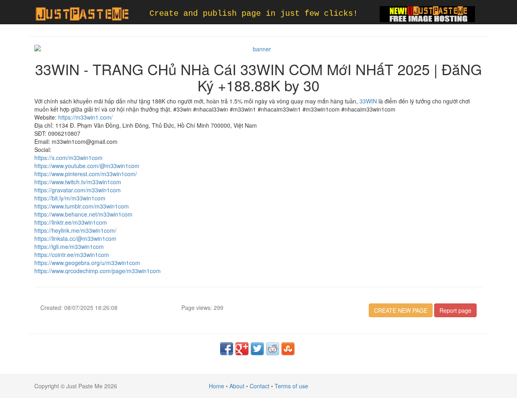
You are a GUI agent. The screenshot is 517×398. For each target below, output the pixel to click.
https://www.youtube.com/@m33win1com (86, 166)
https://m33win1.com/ (85, 117)
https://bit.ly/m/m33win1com (69, 198)
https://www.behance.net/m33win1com (83, 214)
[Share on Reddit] (272, 348)
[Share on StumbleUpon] (288, 348)
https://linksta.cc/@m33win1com (75, 238)
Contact (259, 386)
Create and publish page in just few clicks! (253, 13)
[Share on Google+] (241, 348)
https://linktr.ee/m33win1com (70, 222)
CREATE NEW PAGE (400, 310)
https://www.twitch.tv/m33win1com (77, 182)
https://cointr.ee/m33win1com (71, 255)
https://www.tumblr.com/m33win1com (81, 206)
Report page (455, 310)
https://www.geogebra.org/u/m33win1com (87, 263)
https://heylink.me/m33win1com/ (75, 230)
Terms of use (291, 386)
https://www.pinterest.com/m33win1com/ (85, 174)
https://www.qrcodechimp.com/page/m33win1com (97, 271)
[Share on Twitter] (257, 348)
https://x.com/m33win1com (68, 158)
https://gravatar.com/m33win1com (77, 190)
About (236, 386)
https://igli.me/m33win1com (69, 246)
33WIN (368, 101)
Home (216, 386)
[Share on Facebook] (226, 348)
